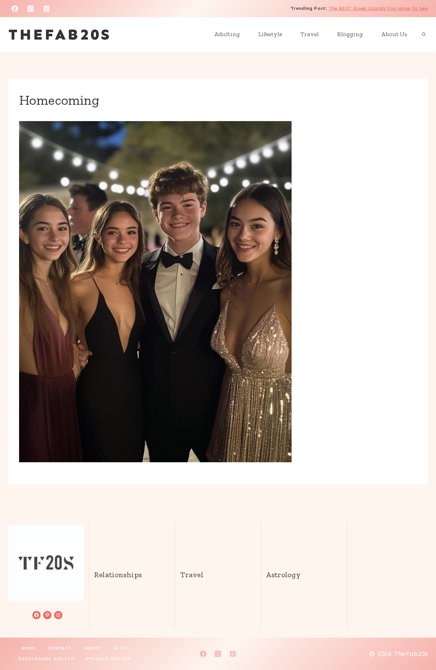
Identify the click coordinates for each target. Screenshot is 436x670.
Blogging (350, 34)
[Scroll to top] (419, 643)
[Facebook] (14, 8)
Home (28, 648)
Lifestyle (270, 34)
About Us (394, 34)
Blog (120, 648)
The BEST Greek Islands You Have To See (378, 8)
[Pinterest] (46, 8)
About (92, 648)
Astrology (283, 574)
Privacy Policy (108, 658)
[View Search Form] (424, 34)
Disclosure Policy (46, 658)
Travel (309, 34)
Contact (60, 648)
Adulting (227, 34)
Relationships (118, 574)
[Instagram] (30, 8)
